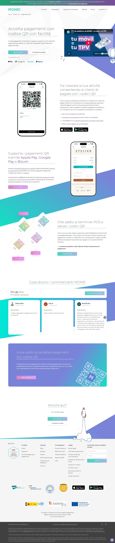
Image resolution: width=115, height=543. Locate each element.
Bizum (23, 161)
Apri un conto (18, 52)
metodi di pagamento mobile (24, 168)
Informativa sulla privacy (75, 451)
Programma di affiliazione (44, 462)
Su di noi (42, 466)
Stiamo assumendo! (46, 457)
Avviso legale (72, 448)
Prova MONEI (18, 187)
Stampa (42, 451)
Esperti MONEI (59, 457)
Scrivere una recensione (95, 293)
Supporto (25, 451)
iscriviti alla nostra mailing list (78, 3)
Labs (56, 461)
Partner (42, 454)
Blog (41, 448)
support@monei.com (28, 531)
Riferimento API (60, 451)
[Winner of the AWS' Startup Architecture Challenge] (13, 452)
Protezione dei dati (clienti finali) (76, 460)
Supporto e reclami (74, 465)
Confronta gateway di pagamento (28, 455)
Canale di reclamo (73, 476)
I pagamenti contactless (70, 117)
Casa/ (10, 14)
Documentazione (60, 448)
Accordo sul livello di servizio (74, 472)
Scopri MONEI (67, 254)
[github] (106, 524)
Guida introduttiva (60, 454)
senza (27, 179)
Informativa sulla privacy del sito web (96, 531)
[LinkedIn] (102, 524)
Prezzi (93, 9)
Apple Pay (29, 157)
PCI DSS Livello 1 (73, 468)
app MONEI (90, 103)
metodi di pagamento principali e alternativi (88, 121)
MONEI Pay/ (17, 14)
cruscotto (101, 9)
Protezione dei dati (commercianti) (74, 455)
